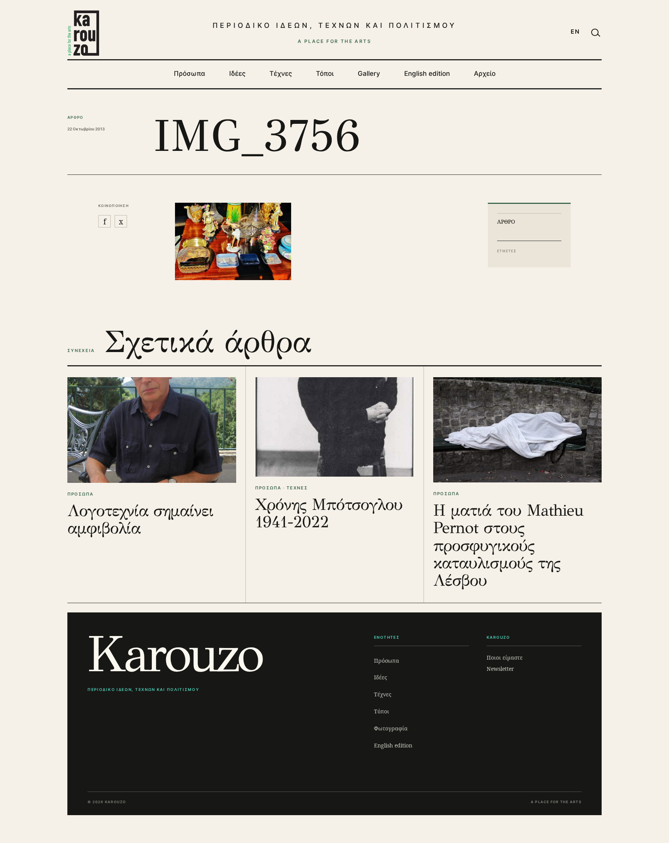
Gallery (369, 73)
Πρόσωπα (189, 73)
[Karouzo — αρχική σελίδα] (83, 32)
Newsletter (500, 668)
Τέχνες (280, 73)
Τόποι (325, 73)
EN (575, 31)
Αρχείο (485, 73)
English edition (427, 73)
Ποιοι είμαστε (505, 657)
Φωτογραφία (391, 728)
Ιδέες (237, 73)
